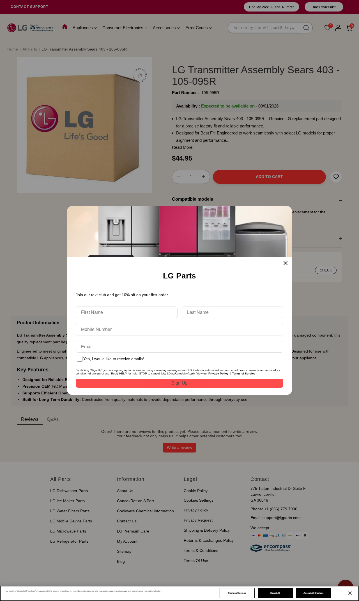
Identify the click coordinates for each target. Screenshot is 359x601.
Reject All (275, 593)
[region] (179, 593)
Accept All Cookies (313, 593)
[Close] (350, 593)
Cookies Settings (237, 593)
